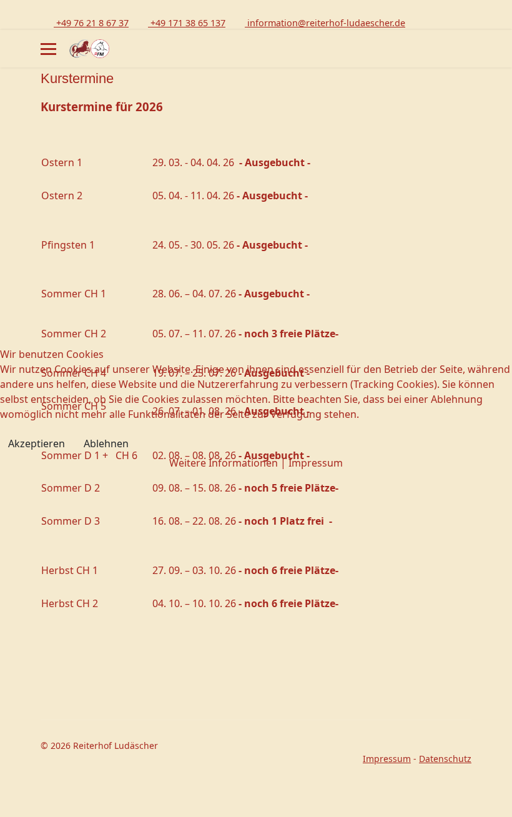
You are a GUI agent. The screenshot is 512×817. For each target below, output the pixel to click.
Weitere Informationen (223, 463)
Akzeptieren (36, 443)
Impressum (315, 463)
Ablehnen (106, 443)
